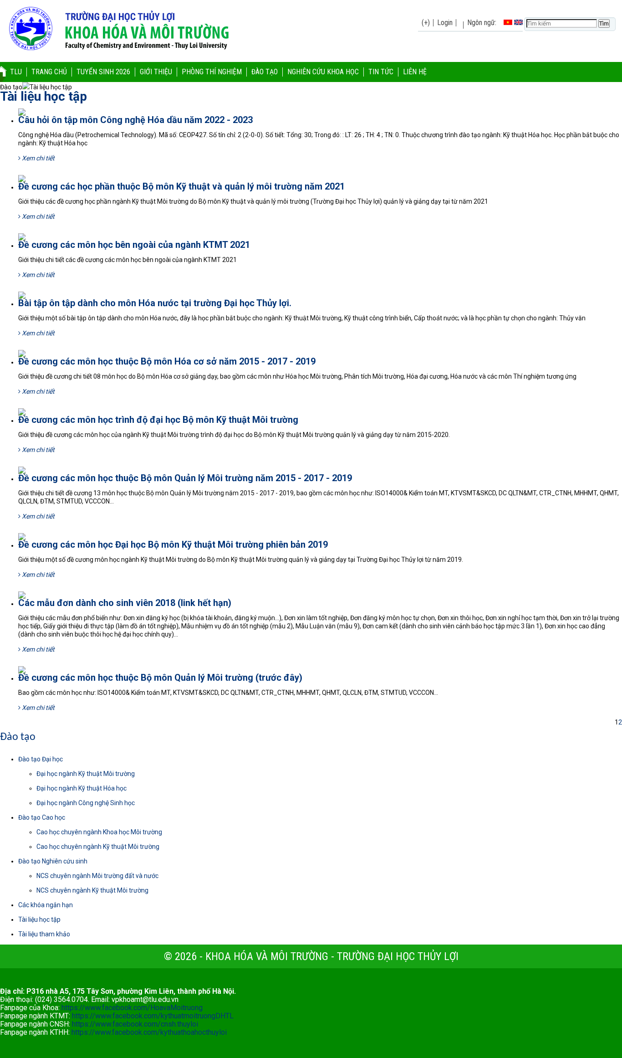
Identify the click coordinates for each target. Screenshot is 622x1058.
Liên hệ (415, 71)
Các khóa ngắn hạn (45, 905)
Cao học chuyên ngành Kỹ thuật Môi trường (97, 846)
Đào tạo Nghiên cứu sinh (52, 861)
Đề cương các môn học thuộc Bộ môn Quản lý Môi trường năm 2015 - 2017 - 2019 (185, 478)
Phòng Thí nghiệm (212, 71)
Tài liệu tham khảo (44, 934)
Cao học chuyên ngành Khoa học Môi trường (99, 832)
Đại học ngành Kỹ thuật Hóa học (81, 788)
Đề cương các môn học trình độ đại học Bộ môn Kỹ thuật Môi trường (158, 419)
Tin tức (380, 71)
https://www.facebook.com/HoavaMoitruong (132, 1007)
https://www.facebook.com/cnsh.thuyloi (135, 1024)
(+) (426, 22)
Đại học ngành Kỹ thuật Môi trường (85, 773)
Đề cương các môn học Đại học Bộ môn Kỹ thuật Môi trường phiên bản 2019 (173, 544)
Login (445, 22)
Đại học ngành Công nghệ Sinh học (85, 802)
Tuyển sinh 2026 (103, 71)
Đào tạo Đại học (40, 759)
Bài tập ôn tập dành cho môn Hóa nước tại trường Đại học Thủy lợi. (154, 303)
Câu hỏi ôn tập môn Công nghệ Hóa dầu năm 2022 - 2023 (135, 119)
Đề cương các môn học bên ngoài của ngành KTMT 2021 (134, 244)
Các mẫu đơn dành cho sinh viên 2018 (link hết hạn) (124, 602)
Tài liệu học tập (43, 96)
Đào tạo (264, 71)
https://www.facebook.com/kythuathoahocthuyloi (149, 1032)
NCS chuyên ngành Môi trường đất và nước (97, 875)
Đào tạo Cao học (41, 817)
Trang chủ (49, 71)
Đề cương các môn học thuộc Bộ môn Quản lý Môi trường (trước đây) (160, 677)
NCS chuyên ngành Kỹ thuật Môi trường (92, 890)
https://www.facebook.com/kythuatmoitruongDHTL (153, 1016)
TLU (16, 71)
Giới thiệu (156, 71)
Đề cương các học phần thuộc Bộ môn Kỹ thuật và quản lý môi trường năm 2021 (181, 186)
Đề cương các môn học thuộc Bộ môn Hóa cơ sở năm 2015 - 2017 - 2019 (167, 361)
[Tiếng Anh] (518, 22)
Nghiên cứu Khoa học (323, 71)
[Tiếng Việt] (508, 22)
